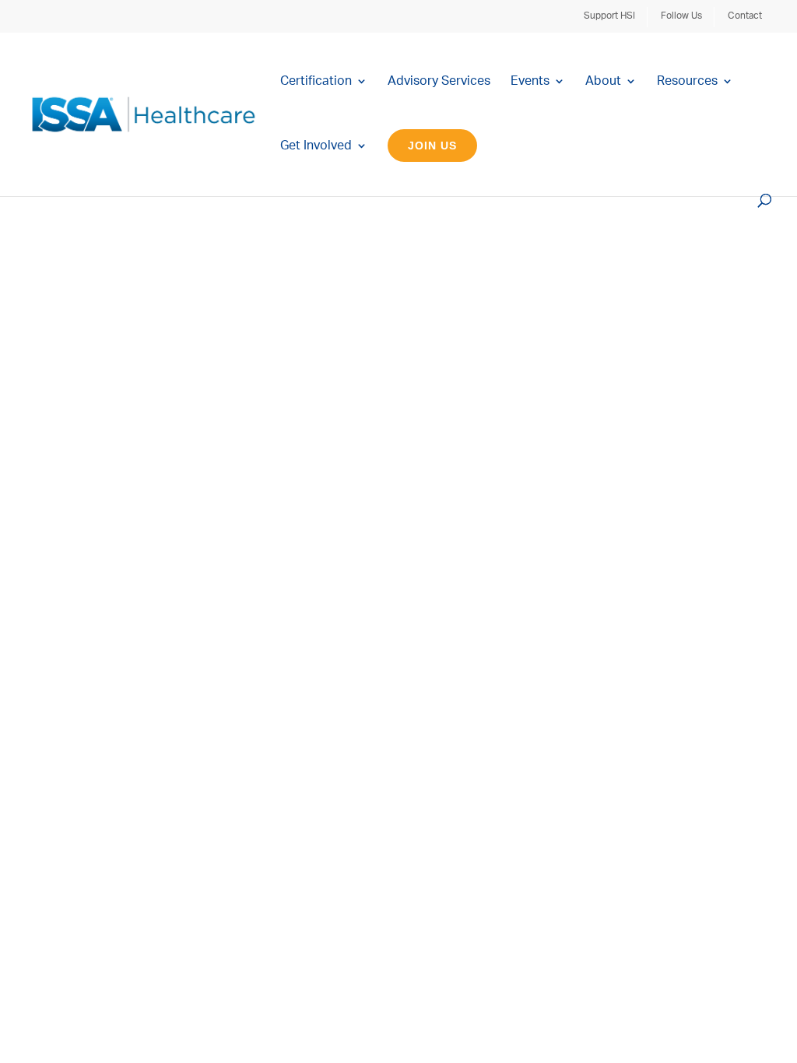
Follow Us (681, 15)
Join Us (432, 145)
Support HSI (609, 15)
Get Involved (316, 146)
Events (530, 81)
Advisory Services (439, 81)
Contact (745, 15)
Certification (316, 81)
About (603, 81)
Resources (687, 81)
